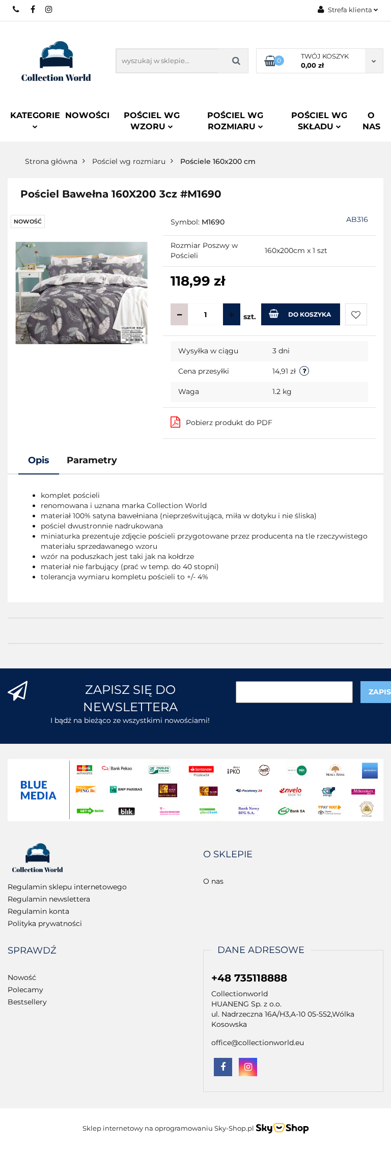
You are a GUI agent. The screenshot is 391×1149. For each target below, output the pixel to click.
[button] (228, 855)
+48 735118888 (16, 9)
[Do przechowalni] (356, 314)
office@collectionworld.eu (257, 1042)
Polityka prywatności (45, 923)
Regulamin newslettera (49, 899)
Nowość (22, 977)
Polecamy (25, 989)
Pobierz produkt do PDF (229, 422)
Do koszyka (309, 314)
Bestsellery (27, 1001)
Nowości (87, 115)
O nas (371, 120)
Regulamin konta (38, 911)
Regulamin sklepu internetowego (67, 886)
